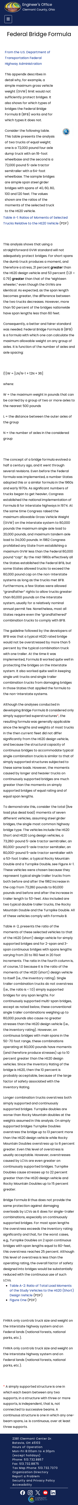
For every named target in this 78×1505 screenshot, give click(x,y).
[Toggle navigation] (8, 19)
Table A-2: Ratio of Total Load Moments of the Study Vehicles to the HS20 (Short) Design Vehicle (42, 1290)
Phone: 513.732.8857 (28, 1460)
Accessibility (22, 1485)
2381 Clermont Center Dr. (32, 1439)
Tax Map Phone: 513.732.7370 (35, 1468)
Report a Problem (26, 1476)
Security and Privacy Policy (33, 1480)
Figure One (18, 1300)
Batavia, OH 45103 (26, 1443)
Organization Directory (30, 1472)
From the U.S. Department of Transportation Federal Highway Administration (27, 58)
